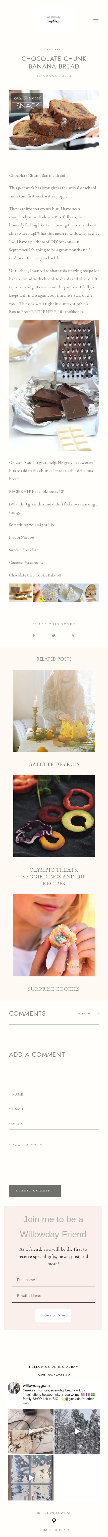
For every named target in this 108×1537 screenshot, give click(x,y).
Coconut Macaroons (26, 562)
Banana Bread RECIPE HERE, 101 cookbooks (46, 311)
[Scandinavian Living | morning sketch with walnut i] (30, 1431)
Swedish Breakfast (23, 550)
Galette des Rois (54, 719)
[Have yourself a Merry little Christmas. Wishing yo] (30, 1477)
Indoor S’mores (21, 537)
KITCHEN (54, 49)
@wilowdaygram (54, 1375)
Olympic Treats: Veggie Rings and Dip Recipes (54, 831)
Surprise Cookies (54, 943)
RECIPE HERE (21, 491)
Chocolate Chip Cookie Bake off (35, 575)
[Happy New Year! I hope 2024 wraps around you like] (77, 1431)
